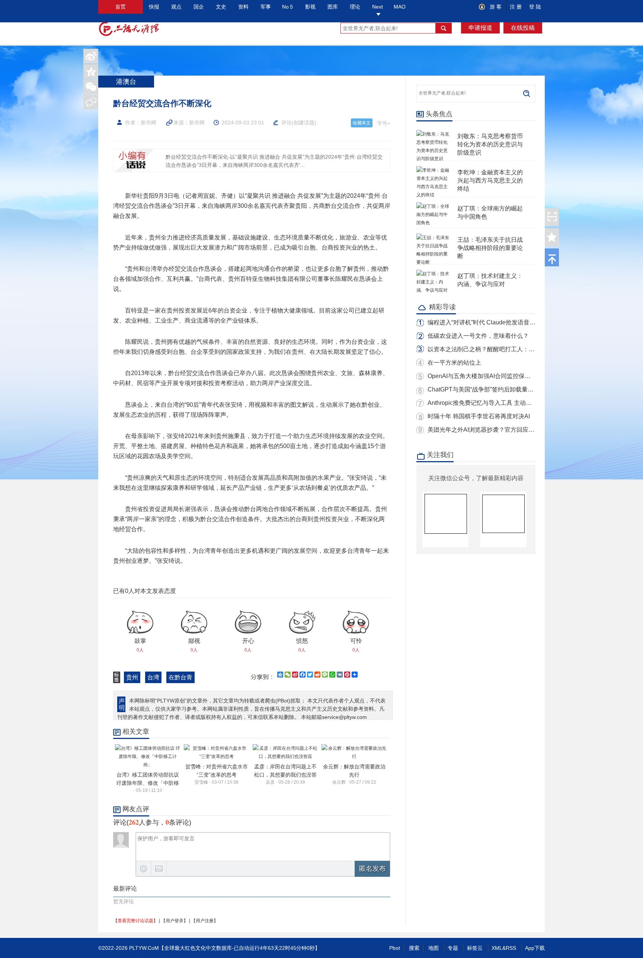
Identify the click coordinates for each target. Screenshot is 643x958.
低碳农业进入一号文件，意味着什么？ (478, 336)
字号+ (383, 123)
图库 (332, 7)
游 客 (495, 7)
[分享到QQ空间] (90, 71)
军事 (265, 7)
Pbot (394, 948)
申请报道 (480, 28)
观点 (176, 7)
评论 (286, 123)
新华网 (197, 123)
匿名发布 (372, 868)
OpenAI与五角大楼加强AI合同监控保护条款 (485, 376)
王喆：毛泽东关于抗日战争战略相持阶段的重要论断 (490, 248)
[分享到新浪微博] (90, 56)
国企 (198, 7)
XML (497, 948)
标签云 (475, 948)
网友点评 (135, 809)
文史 (221, 7)
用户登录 (174, 920)
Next (377, 7)
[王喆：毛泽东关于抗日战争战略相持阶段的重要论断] (433, 237)
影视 (310, 7)
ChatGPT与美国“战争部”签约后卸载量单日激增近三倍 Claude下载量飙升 (524, 389)
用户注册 (205, 920)
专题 (453, 948)
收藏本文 (362, 123)
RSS (511, 948)
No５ (288, 7)
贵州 (132, 677)
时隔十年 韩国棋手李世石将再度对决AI (479, 416)
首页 (120, 7)
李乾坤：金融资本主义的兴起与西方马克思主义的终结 (490, 180)
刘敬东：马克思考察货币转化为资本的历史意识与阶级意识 (490, 144)
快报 (154, 7)
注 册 (516, 7)
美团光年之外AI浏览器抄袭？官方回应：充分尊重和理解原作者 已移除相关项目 (532, 429)
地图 (433, 948)
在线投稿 (523, 28)
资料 (243, 7)
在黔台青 (180, 677)
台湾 (153, 677)
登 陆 (535, 7)
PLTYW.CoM (144, 948)
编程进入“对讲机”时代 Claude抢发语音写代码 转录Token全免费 (511, 322)
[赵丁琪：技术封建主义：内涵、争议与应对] (433, 273)
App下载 (535, 948)
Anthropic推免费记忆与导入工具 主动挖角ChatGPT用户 (501, 403)
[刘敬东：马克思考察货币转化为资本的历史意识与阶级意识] (433, 134)
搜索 (414, 948)
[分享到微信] (90, 86)
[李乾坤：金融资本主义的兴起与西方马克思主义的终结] (433, 170)
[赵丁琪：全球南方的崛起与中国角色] (433, 206)
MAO (400, 7)
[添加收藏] (552, 237)
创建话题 (304, 123)
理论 (355, 7)
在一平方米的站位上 (454, 362)
